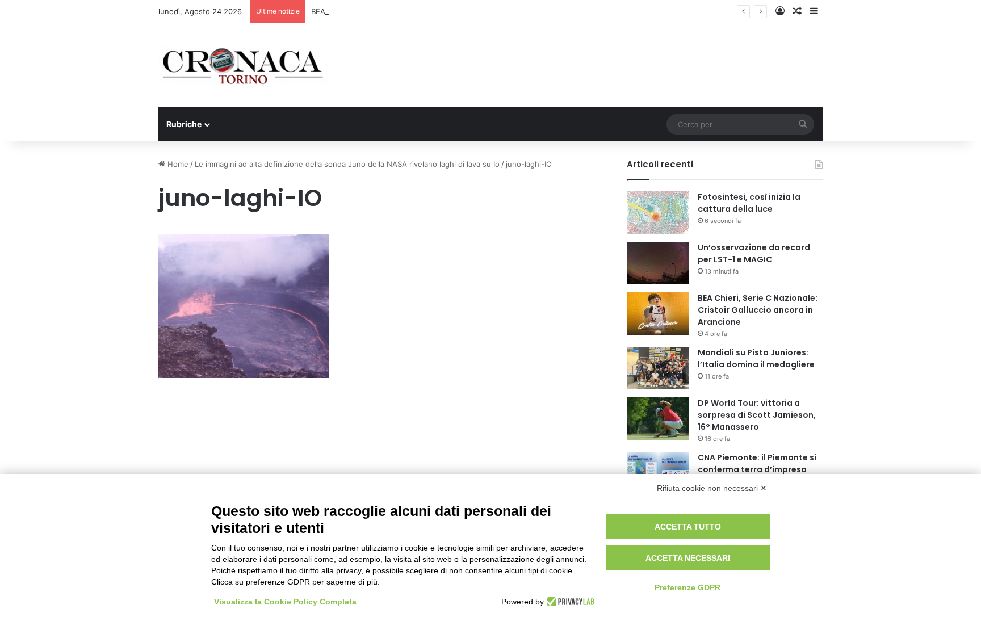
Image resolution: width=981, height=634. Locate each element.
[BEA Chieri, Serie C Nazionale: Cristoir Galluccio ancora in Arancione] (658, 313)
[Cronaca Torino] (243, 65)
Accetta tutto (688, 526)
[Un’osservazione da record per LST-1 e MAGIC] (658, 263)
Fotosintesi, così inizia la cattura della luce (749, 203)
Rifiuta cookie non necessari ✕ (712, 488)
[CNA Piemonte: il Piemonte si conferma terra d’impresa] (658, 473)
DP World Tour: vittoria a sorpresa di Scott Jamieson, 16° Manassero (757, 415)
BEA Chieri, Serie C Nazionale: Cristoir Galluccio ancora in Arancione (758, 310)
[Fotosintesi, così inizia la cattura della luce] (658, 212)
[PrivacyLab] (569, 601)
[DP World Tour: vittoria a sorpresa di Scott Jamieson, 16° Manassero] (658, 418)
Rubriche (184, 124)
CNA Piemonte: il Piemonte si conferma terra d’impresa (757, 463)
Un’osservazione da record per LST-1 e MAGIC (754, 253)
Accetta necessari (687, 557)
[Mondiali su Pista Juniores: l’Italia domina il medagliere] (658, 368)
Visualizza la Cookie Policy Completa (285, 601)
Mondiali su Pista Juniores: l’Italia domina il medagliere (756, 358)
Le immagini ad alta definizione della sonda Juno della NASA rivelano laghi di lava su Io (347, 164)
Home (176, 164)
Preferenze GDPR (687, 587)
